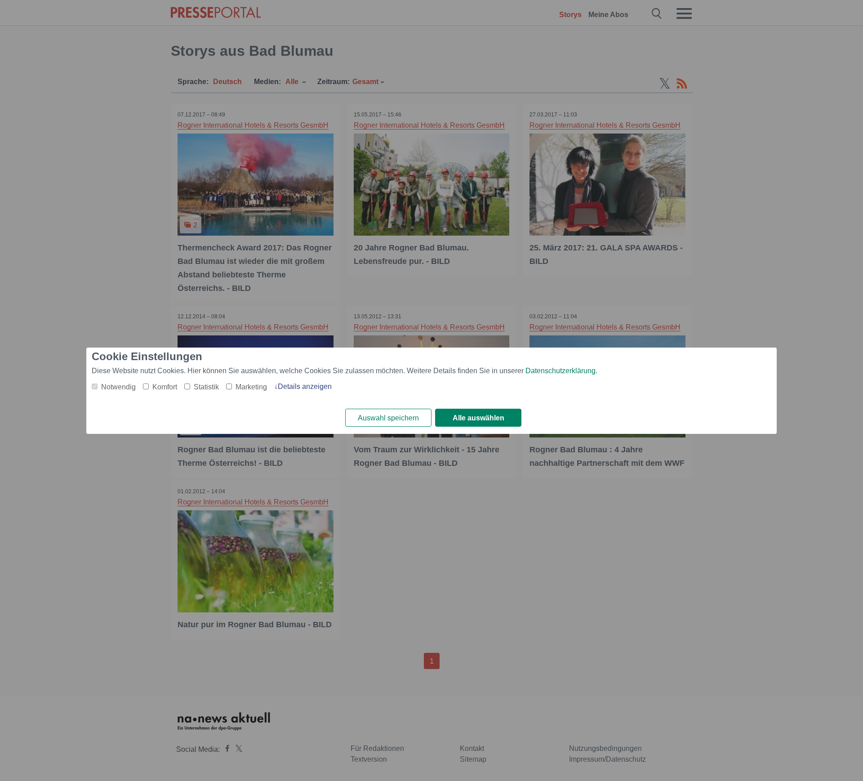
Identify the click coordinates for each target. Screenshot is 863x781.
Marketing (251, 387)
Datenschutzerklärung (560, 371)
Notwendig (118, 387)
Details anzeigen (305, 386)
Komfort (164, 387)
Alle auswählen (478, 418)
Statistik (206, 387)
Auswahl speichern (388, 418)
